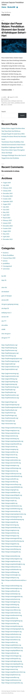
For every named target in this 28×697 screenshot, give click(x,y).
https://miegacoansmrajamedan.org (12, 683)
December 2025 (8, 193)
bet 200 (3, 276)
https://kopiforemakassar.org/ (10, 398)
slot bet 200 (4, 300)
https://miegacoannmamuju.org (10, 594)
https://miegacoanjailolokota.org (11, 645)
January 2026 (7, 191)
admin (4, 97)
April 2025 (6, 215)
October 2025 (7, 199)
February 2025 (7, 220)
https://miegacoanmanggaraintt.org (11, 596)
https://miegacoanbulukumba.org (11, 569)
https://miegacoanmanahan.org (10, 556)
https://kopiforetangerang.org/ (10, 361)
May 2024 (6, 234)
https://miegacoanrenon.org (9, 436)
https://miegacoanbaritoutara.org (11, 634)
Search (3, 111)
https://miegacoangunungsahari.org (12, 666)
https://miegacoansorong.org (10, 525)
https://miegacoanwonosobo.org (11, 463)
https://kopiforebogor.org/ (9, 415)
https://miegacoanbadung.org (10, 604)
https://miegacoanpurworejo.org (11, 637)
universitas (6, 269)
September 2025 (8, 201)
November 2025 (8, 196)
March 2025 (6, 218)
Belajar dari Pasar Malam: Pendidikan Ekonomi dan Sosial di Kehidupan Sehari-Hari (13, 29)
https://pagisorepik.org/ (8, 364)
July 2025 (6, 207)
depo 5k (3, 280)
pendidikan (6, 99)
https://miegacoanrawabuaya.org (11, 484)
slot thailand (5, 292)
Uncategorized (7, 266)
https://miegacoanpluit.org (9, 503)
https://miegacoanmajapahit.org (10, 552)
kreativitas (4, 102)
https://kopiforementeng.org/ (10, 387)
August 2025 (7, 204)
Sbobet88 (11, 7)
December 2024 (8, 226)
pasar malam (10, 102)
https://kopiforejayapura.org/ (10, 353)
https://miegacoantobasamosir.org (11, 615)
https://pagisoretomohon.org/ (10, 376)
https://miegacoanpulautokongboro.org (13, 564)
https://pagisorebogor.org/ (9, 402)
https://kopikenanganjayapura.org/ (11, 358)
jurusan (5, 261)
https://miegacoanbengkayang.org (11, 661)
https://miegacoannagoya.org (10, 536)
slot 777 (3, 321)
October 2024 (7, 228)
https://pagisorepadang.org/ (9, 381)
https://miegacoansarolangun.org (11, 656)
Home (3, 7)
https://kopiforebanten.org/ (9, 345)
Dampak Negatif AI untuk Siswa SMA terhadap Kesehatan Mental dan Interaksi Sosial (13, 136)
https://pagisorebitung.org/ (9, 379)
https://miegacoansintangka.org (10, 575)
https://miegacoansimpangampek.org (12, 629)
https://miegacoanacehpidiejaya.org (12, 648)
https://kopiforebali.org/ (8, 413)
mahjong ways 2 (6, 313)
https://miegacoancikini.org (9, 482)
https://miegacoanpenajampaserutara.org (13, 514)
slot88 (3, 329)
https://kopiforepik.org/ (8, 390)
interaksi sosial (7, 101)
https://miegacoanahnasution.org (11, 428)
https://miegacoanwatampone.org (11, 631)
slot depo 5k (5, 308)
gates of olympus (6, 296)
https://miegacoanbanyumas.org (11, 567)
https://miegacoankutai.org (9, 642)
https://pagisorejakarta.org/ (9, 369)
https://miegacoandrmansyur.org (11, 680)
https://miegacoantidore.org (9, 452)
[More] (17, 7)
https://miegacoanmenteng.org (10, 498)
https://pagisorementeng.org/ (10, 373)
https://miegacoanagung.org (9, 449)
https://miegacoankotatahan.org (10, 460)
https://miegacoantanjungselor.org (11, 517)
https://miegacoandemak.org (10, 653)
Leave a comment (7, 104)
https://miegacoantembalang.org (11, 549)
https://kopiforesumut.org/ (9, 350)
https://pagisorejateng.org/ (9, 384)
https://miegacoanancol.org (9, 669)
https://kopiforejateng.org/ (9, 348)
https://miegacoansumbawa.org (10, 640)
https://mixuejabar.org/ (8, 421)
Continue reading (7, 90)
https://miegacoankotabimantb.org (11, 476)
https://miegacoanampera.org (10, 465)
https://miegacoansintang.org (10, 438)
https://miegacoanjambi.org (9, 522)
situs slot (4, 287)
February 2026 (7, 188)
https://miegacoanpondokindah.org (11, 487)
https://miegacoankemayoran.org (11, 473)
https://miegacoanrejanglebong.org (11, 621)
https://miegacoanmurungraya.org (11, 588)
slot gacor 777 (5, 338)
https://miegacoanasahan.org (10, 623)
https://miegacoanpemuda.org (10, 433)
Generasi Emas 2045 (9, 258)
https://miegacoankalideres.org (10, 492)
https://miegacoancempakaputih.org (12, 664)
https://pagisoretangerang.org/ (10, 405)
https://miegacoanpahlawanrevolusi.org (13, 672)
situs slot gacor (5, 334)
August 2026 (7, 183)
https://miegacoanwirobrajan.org (11, 546)
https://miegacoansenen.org (9, 471)
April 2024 (6, 237)
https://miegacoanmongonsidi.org (11, 538)
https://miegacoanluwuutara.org (11, 613)
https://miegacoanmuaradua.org (10, 511)
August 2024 (7, 231)
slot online (4, 325)
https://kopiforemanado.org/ (9, 418)
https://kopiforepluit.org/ (8, 392)
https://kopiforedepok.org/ (9, 410)
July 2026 (6, 185)
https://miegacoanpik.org (8, 500)
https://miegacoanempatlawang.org (12, 626)
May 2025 (6, 212)
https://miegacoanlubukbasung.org (11, 509)
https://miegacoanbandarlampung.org (12, 519)
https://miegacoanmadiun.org (10, 677)
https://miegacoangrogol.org (9, 490)
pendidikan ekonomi (20, 102)
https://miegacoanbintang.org (10, 572)
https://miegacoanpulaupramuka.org (12, 441)
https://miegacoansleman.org (10, 533)
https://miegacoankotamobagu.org (11, 586)
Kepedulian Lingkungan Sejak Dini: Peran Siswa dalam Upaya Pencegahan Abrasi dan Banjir (13, 150)
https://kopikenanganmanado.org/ (11, 407)
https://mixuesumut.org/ (8, 423)
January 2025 (7, 223)
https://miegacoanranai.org (9, 457)
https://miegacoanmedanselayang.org (12, 541)
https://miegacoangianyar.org (10, 530)
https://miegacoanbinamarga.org (11, 468)
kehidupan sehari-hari (16, 101)
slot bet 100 (4, 317)
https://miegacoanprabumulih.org (11, 444)
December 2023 (8, 239)
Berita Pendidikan (8, 255)
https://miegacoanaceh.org (9, 455)
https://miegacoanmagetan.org (10, 602)
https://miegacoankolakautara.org (11, 506)
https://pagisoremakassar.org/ (10, 367)
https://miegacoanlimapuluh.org (11, 658)
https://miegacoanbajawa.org (10, 578)
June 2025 (6, 210)
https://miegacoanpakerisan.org (10, 675)
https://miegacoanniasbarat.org (10, 599)
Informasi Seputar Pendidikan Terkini (10, 691)
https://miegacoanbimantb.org (10, 591)
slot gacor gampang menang (9, 304)
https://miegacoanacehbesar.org (10, 610)
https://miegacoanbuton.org (9, 618)
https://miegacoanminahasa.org (10, 527)
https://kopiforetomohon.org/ (10, 395)
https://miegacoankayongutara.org (11, 559)
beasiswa (5, 253)
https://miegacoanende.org (9, 446)
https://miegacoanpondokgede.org (11, 495)
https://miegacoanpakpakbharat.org (12, 650)
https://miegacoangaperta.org (10, 544)
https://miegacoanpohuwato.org (10, 561)
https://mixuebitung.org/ (8, 356)
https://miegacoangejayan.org (10, 430)
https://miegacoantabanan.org (10, 607)
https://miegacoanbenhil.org (9, 479)
